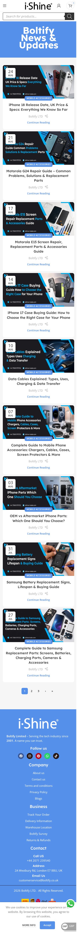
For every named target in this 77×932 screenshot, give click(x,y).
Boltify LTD (36, 116)
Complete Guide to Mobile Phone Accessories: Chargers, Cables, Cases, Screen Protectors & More (38, 450)
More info (29, 925)
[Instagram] (30, 756)
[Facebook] (21, 756)
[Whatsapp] (47, 756)
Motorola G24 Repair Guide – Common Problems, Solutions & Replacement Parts (38, 176)
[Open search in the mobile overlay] (38, 16)
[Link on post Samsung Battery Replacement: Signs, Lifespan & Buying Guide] (38, 559)
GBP (68, 926)
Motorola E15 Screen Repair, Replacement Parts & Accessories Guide (38, 246)
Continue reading (38, 122)
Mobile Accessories (39, 98)
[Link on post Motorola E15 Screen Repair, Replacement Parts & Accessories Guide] (38, 218)
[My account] (59, 5)
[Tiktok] (56, 756)
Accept (47, 925)
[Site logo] (38, 5)
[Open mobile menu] (4, 5)
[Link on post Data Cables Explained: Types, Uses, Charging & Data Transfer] (38, 356)
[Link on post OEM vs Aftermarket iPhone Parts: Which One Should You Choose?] (38, 493)
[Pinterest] (38, 756)
